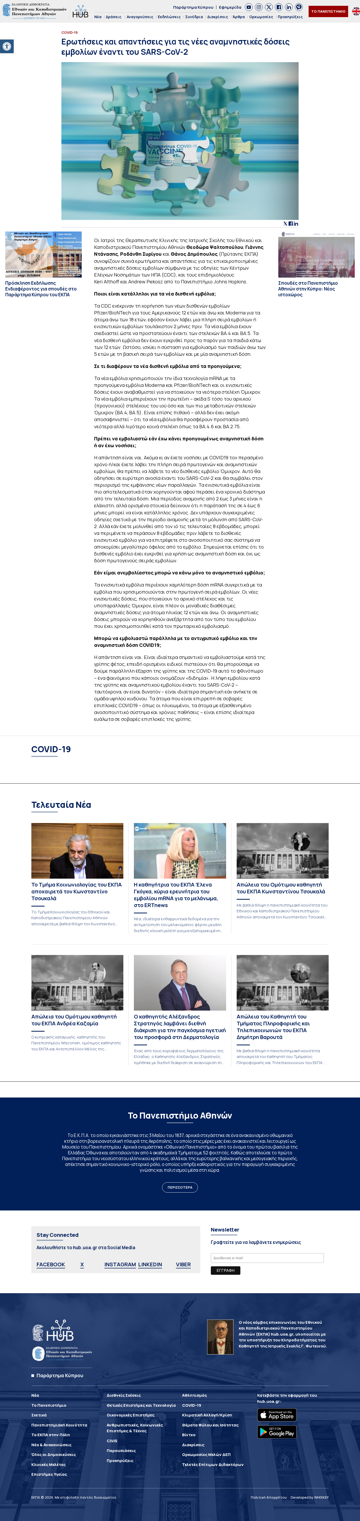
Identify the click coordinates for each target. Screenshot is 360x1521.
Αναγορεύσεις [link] (140, 16)
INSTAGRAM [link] (120, 1264)
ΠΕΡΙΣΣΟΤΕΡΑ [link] (180, 1187)
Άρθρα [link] (239, 16)
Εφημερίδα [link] (230, 7)
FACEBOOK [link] (51, 1264)
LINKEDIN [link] (150, 1264)
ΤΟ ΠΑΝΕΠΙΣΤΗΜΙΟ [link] (328, 11)
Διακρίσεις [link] (217, 16)
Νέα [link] (97, 16)
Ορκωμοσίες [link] (261, 16)
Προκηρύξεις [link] (290, 16)
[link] (7, 46)
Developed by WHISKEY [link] (310, 1497)
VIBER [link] (183, 1264)
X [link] (82, 1264)
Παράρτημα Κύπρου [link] (193, 7)
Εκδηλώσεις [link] (169, 16)
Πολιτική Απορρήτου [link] (269, 1497)
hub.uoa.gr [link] (268, 1401)
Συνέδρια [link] (194, 16)
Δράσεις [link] (113, 16)
